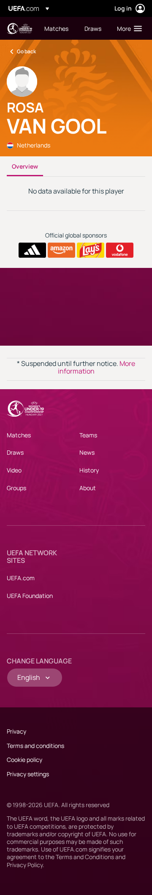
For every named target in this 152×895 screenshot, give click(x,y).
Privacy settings (28, 774)
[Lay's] (90, 250)
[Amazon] (61, 250)
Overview (25, 166)
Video (14, 470)
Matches (19, 435)
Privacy (16, 731)
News (87, 452)
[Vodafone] (119, 250)
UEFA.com (21, 578)
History (89, 470)
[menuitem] (57, 28)
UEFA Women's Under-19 (19, 28)
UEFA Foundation (30, 596)
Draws (15, 452)
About (87, 488)
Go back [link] (26, 51)
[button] (127, 28)
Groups (16, 488)
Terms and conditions (35, 746)
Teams (88, 435)
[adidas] (32, 250)
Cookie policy (24, 760)
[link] (56, 28)
